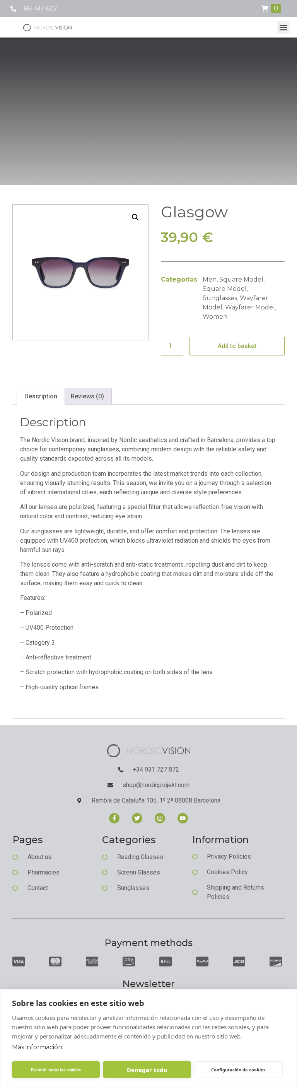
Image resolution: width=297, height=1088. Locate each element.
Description (40, 396)
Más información (37, 1047)
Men (210, 279)
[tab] (41, 396)
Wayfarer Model (250, 307)
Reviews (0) (87, 396)
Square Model (241, 279)
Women (215, 316)
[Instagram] (160, 818)
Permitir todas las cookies (56, 1070)
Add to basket (237, 346)
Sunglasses (220, 298)
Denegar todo (147, 1070)
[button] (283, 27)
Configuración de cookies (238, 1070)
